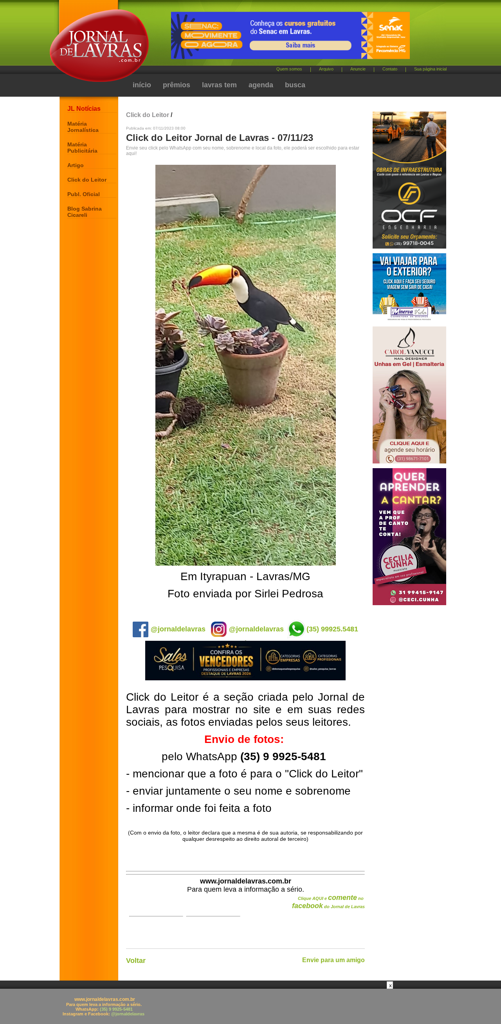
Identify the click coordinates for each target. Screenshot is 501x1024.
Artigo (75, 165)
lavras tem (219, 85)
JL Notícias (84, 108)
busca (295, 85)
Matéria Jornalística (83, 127)
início (142, 85)
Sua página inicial (430, 69)
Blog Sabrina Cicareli (84, 212)
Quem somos (289, 69)
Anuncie (358, 69)
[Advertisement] (250, 1006)
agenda (261, 85)
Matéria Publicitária (82, 147)
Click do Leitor (86, 180)
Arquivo (326, 69)
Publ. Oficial (83, 194)
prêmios (176, 85)
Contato (389, 69)
